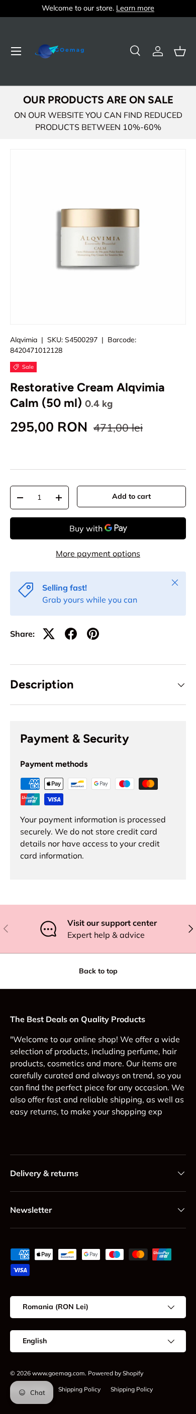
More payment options (98, 553)
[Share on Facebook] (71, 634)
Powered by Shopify (115, 1373)
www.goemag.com (58, 1373)
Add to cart (131, 496)
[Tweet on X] (49, 634)
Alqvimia (23, 339)
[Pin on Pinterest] (93, 634)
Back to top (98, 970)
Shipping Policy (79, 1389)
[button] (180, 51)
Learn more (135, 8)
